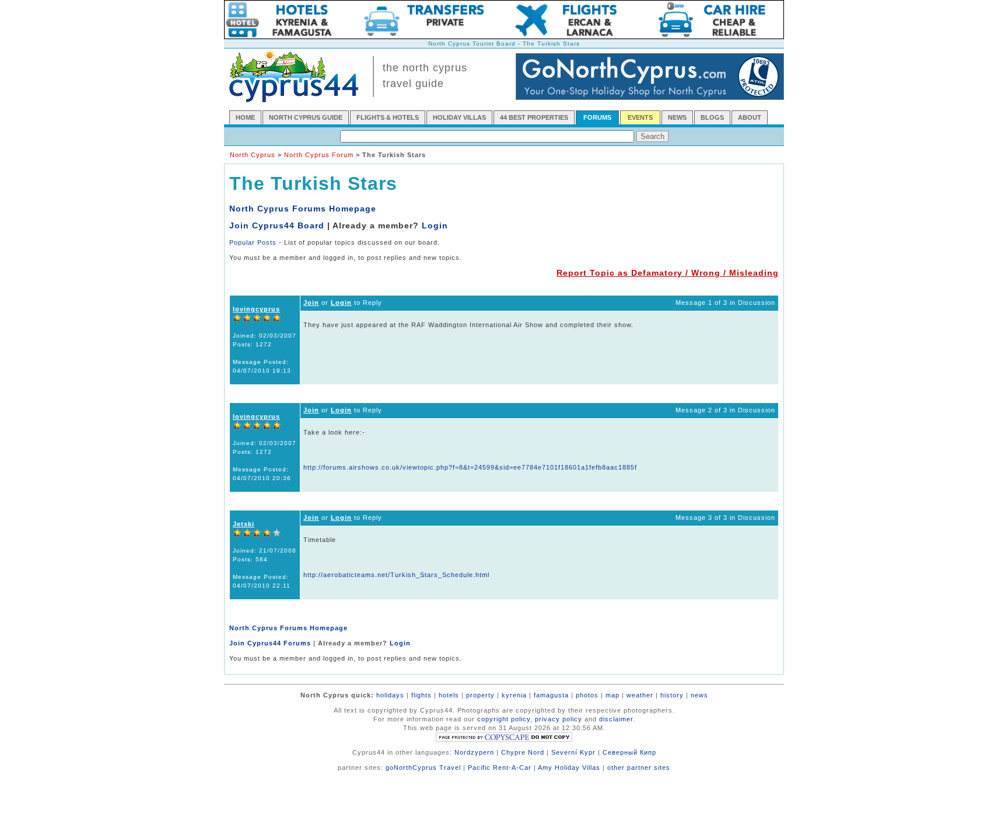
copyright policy (503, 719)
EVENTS (640, 117)
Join (311, 302)
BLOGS (712, 117)
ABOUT (749, 117)
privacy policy (558, 719)
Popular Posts (252, 242)
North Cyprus (252, 154)
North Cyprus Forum (319, 154)
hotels (449, 695)
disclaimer (616, 719)
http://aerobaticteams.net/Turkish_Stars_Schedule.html (396, 574)
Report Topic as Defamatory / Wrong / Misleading (667, 272)
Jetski (243, 523)
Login (435, 225)
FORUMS (597, 117)
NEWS (677, 117)
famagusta (551, 695)
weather (639, 695)
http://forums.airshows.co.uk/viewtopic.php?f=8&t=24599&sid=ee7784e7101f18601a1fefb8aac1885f (470, 467)
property (480, 695)
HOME (245, 117)
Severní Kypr (573, 752)
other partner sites (638, 767)
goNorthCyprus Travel (423, 767)
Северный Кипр (629, 752)
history (672, 695)
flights (421, 695)
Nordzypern (474, 752)
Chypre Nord (522, 752)
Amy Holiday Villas (569, 767)
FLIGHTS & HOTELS (387, 117)
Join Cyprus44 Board (276, 225)
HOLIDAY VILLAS (459, 117)
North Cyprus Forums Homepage (302, 208)
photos (587, 695)
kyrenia (514, 695)
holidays (390, 695)
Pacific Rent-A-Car (499, 767)
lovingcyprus (256, 308)
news (699, 695)
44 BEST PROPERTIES (534, 117)
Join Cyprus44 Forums (270, 643)
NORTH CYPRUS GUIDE (305, 117)
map (613, 695)
